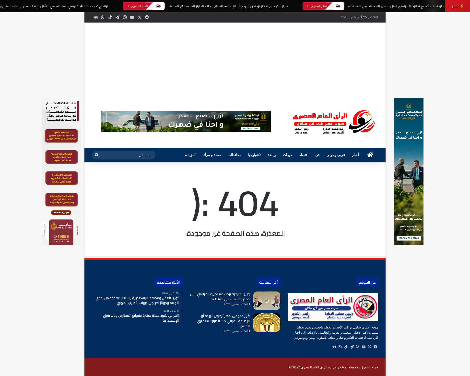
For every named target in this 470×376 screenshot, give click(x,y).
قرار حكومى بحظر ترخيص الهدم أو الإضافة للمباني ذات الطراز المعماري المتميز (228, 6)
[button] (99, 121)
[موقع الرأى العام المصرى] (333, 122)
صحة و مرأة (212, 155)
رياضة (272, 155)
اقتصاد (303, 155)
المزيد (192, 155)
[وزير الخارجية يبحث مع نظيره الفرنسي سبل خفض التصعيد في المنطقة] (266, 300)
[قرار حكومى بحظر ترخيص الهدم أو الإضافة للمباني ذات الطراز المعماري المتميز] (266, 322)
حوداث (288, 155)
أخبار (355, 155)
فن (317, 155)
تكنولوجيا (254, 155)
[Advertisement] (235, 59)
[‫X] (369, 347)
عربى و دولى (336, 155)
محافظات (234, 155)
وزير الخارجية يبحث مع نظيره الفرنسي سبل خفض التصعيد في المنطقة (400, 6)
